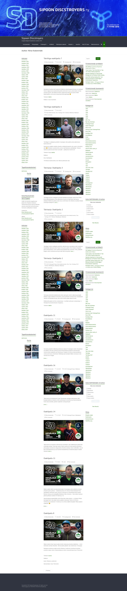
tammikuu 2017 (25, 109)
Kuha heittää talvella (50, 112)
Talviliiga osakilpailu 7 (53, 58)
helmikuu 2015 (25, 153)
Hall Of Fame (85, 44)
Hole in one (88, 127)
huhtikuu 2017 (25, 103)
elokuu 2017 (24, 95)
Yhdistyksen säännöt (61, 44)
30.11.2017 (59, 62)
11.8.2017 (58, 369)
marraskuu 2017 (25, 90)
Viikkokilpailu (58, 217)
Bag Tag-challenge (90, 122)
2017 (47, 215)
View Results (95, 222)
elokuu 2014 (24, 162)
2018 (87, 116)
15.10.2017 (59, 213)
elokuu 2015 (24, 141)
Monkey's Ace (89, 146)
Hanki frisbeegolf (90, 125)
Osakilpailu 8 (49, 513)
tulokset (88, 179)
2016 (87, 112)
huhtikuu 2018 (25, 86)
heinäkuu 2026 (25, 61)
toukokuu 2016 (25, 124)
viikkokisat (88, 192)
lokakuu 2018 (25, 74)
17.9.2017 (58, 319)
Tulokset (67, 112)
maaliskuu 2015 (25, 151)
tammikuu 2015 (25, 155)
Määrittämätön (89, 144)
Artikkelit (51, 44)
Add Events (24, 171)
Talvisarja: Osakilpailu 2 (53, 209)
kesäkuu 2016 (25, 122)
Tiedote (87, 175)
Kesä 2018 (88, 131)
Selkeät (89, 205)
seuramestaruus (89, 156)
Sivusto (87, 160)
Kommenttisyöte (89, 235)
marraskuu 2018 (25, 73)
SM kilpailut (88, 162)
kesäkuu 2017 (25, 99)
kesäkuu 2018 (25, 82)
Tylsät (89, 210)
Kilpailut (70, 44)
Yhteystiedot (35, 44)
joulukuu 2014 (25, 156)
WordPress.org (89, 237)
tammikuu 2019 (25, 69)
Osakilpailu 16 (49, 365)
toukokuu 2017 (25, 101)
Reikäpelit (88, 150)
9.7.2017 (58, 462)
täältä (49, 97)
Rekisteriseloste (95, 44)
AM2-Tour (88, 120)
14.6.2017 (58, 517)
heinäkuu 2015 (25, 143)
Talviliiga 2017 (61, 112)
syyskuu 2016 (25, 116)
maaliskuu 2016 (25, 128)
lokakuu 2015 (25, 137)
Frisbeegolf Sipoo (53, 215)
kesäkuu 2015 (25, 145)
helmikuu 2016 (25, 130)
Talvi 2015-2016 (89, 167)
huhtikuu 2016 (25, 126)
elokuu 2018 (24, 78)
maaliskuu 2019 (25, 67)
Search (98, 58)
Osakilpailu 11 (49, 458)
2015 (87, 108)
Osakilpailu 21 (49, 315)
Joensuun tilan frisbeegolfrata (93, 129)
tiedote (87, 173)
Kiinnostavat (90, 208)
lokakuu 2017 (25, 92)
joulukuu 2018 (25, 71)
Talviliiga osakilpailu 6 (53, 107)
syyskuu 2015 (25, 139)
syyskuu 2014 (25, 160)
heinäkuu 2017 (25, 97)
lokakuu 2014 (25, 158)
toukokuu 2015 (25, 147)
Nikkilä (96, 95)
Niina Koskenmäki (49, 62)
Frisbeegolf (43, 44)
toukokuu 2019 (25, 63)
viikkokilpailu (89, 186)
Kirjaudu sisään (89, 231)
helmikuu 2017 (25, 107)
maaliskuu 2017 (25, 105)
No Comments (77, 62)
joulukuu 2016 (25, 111)
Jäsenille (78, 44)
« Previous (48, 570)
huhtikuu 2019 (25, 65)
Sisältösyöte (89, 233)
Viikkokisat (71, 112)
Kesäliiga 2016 (89, 133)
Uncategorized (68, 62)
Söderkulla (97, 91)
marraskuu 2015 (25, 135)
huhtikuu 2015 (25, 149)
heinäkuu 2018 (25, 80)
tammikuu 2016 (25, 132)
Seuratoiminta (89, 158)
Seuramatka (88, 154)
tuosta (50, 555)
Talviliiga (88, 169)
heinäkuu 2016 (25, 120)
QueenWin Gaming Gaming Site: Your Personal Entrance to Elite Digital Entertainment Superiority (94, 78)
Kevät (87, 137)
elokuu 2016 (24, 118)
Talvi (57, 112)
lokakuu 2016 (25, 115)
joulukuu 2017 (25, 88)
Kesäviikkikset (89, 135)
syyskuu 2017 (25, 94)
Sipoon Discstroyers (32, 38)
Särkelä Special (89, 152)
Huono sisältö (91, 214)
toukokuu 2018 (25, 84)
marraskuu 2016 (25, 113)
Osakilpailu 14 (49, 411)
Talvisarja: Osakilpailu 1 (53, 258)
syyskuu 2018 (25, 76)
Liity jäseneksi (26, 44)
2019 (87, 118)
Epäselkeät (90, 207)
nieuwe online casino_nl (91, 148)
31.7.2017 (58, 415)
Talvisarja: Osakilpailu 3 (53, 168)
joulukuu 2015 (25, 134)
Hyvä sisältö (90, 212)
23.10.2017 (59, 171)
